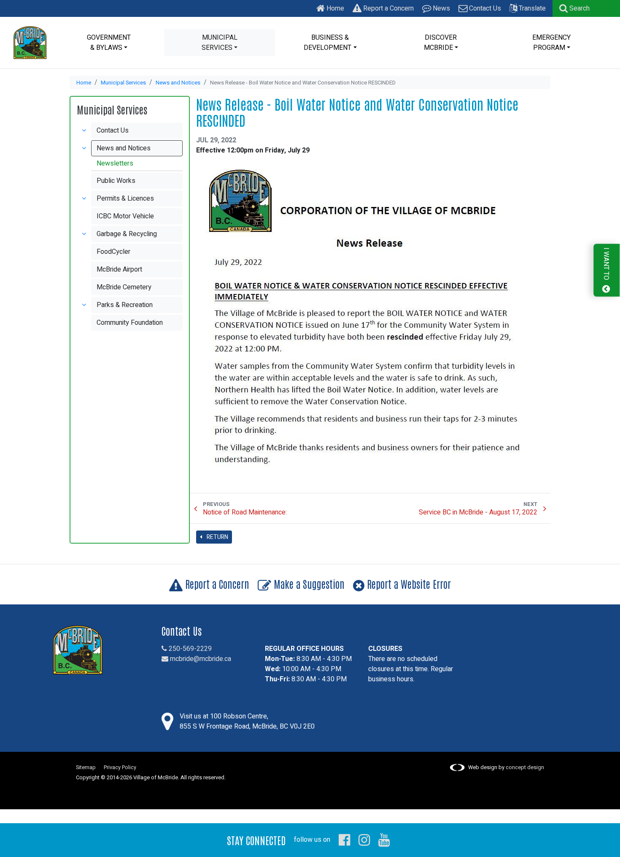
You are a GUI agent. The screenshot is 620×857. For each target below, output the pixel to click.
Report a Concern (387, 8)
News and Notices (178, 83)
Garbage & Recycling (127, 234)
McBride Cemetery (124, 287)
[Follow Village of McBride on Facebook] (344, 840)
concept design (525, 767)
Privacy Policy (120, 767)
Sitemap (86, 767)
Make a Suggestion (308, 583)
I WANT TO (606, 265)
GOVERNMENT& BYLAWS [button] (109, 43)
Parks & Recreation (125, 305)
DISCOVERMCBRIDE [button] (440, 43)
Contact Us (484, 8)
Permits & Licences (125, 198)
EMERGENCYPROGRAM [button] (551, 43)
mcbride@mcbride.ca (199, 659)
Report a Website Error (407, 583)
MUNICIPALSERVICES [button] (219, 43)
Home (334, 8)
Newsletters (115, 163)
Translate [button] (531, 8)
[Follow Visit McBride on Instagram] (364, 840)
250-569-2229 (189, 649)
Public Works (116, 181)
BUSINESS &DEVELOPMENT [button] (327, 43)
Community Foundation (130, 323)
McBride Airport (119, 269)
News (440, 8)
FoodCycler (113, 252)
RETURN (216, 537)
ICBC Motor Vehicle (125, 216)
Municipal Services (123, 83)
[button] (574, 8)
